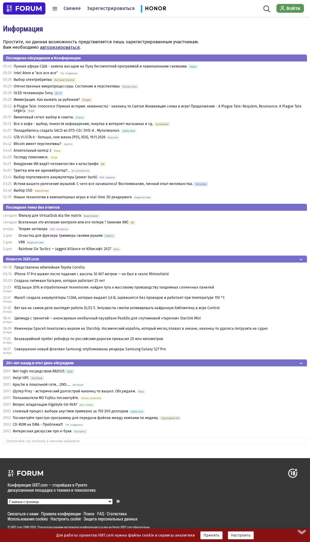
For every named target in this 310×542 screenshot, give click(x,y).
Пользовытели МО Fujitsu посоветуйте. (46, 398)
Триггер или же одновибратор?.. (41, 170)
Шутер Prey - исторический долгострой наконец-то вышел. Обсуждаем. (74, 391)
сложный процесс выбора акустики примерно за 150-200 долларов (70, 411)
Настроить (241, 535)
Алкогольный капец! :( (32, 150)
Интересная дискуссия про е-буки (42, 431)
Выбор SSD (23, 190)
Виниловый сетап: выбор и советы (43, 117)
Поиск (89, 514)
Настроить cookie (66, 519)
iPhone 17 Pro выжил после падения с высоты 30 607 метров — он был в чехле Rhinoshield (91, 274)
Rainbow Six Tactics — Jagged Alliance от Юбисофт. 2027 (64, 249)
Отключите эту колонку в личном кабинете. (43, 441)
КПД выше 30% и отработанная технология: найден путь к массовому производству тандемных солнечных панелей (114, 287)
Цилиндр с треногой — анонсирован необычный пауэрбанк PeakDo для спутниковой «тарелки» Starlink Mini (107, 318)
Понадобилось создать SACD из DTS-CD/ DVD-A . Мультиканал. (67, 130)
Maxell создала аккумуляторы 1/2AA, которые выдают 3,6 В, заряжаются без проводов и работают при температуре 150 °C (119, 298)
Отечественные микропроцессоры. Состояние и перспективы (67, 86)
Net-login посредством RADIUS (39, 371)
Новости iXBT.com (22, 259)
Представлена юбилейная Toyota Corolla (49, 267)
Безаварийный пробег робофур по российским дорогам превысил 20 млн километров (88, 339)
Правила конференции (61, 514)
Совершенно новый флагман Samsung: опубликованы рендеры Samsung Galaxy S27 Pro (90, 349)
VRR (21, 242)
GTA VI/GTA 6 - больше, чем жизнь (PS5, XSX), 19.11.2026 (59, 137)
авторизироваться (60, 47)
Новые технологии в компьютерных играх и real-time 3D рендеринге (73, 197)
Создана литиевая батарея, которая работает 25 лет (59, 281)
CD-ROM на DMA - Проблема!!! (38, 424)
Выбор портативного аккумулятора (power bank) (55, 177)
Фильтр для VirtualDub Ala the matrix (49, 215)
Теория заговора (33, 229)
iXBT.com (16, 527)
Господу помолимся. (31, 157)
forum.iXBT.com (122, 527)
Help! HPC (21, 378)
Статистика (117, 514)
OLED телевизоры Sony (33, 93)
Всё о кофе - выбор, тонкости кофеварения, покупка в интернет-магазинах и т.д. (83, 124)
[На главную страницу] (24, 8)
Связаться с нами (23, 514)
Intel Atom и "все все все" (36, 73)
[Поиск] (267, 8)
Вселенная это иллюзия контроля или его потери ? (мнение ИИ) (73, 222)
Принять (211, 535)
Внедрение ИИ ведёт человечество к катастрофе (56, 164)
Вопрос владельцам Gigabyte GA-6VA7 (45, 404)
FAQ (100, 514)
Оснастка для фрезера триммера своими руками (60, 235)
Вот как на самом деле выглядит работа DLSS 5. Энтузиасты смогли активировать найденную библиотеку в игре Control (117, 308)
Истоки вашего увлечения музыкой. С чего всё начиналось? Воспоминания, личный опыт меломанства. (103, 184)
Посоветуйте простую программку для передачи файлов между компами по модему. (86, 418)
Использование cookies (28, 519)
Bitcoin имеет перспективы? (37, 144)
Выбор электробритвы (33, 80)
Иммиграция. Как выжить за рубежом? (47, 99)
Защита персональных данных (110, 519)
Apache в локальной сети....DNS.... (41, 384)
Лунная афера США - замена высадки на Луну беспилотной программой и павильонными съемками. (100, 66)
